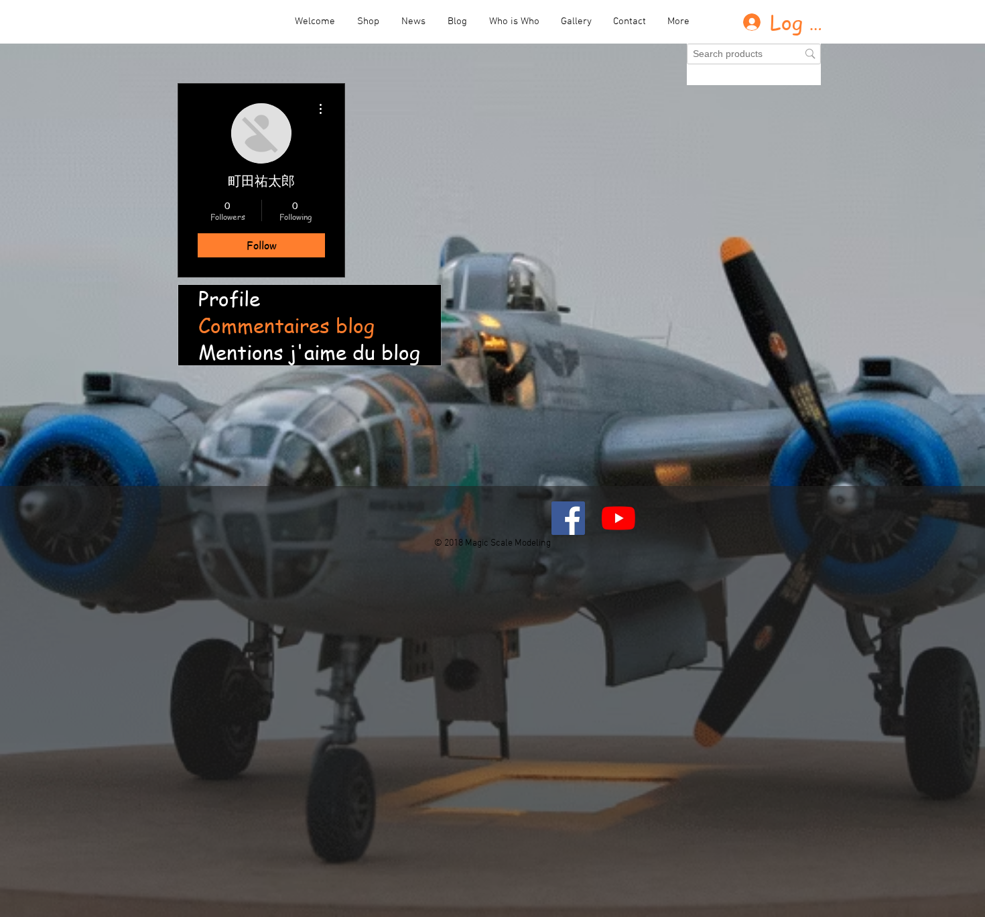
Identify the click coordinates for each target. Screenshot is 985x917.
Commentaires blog (286, 325)
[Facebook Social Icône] (568, 518)
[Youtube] (618, 518)
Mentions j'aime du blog (309, 352)
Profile (229, 298)
